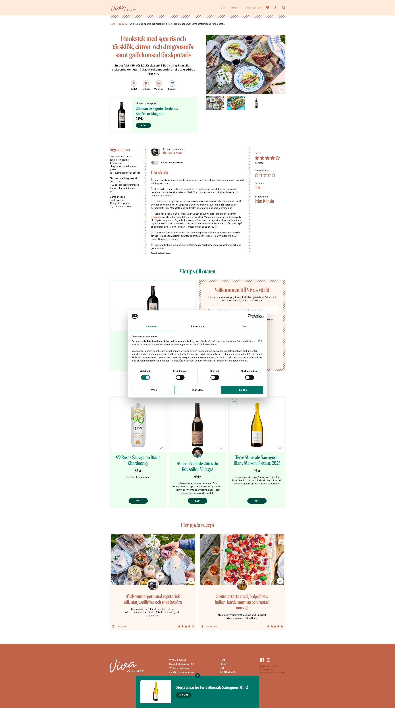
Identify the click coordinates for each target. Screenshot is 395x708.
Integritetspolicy (269, 666)
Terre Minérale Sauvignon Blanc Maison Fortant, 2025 (257, 460)
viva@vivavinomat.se (181, 672)
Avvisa (153, 389)
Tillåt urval (197, 389)
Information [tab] (197, 326)
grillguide (156, 217)
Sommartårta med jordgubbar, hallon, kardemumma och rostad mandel (242, 602)
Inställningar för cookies (272, 672)
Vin (223, 7)
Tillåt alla (242, 389)
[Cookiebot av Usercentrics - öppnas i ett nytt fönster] (250, 316)
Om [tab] (244, 326)
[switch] (180, 377)
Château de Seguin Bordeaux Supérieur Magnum (157, 111)
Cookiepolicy (267, 669)
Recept (235, 7)
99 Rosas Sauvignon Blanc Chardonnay (138, 460)
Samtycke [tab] (151, 326)
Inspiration (253, 7)
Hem (112, 23)
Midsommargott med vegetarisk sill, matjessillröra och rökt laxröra (153, 599)
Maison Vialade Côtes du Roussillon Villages (197, 466)
